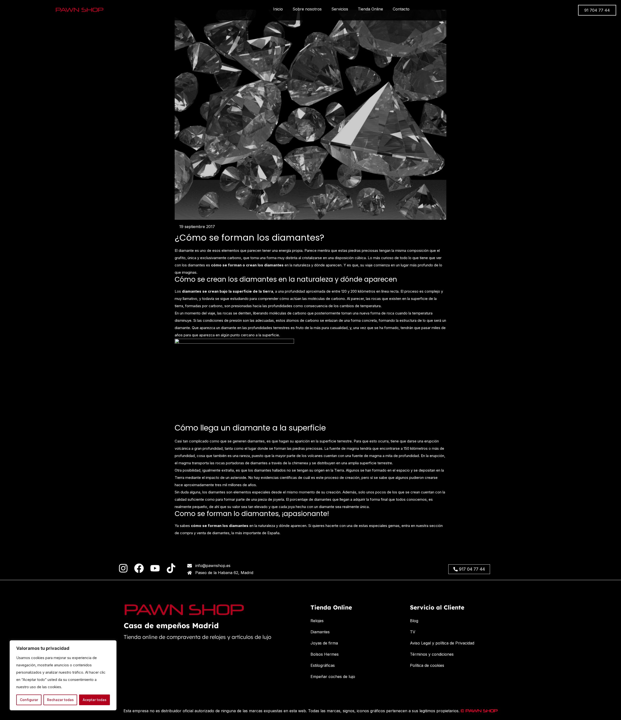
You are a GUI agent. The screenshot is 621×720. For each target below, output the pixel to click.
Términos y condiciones (432, 654)
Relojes (317, 620)
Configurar (29, 700)
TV (412, 631)
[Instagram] (123, 568)
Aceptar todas (94, 700)
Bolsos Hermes (324, 654)
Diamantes (320, 631)
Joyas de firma (324, 643)
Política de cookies (427, 665)
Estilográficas (322, 665)
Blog (414, 620)
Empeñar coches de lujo (332, 676)
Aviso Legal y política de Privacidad (442, 643)
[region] (63, 675)
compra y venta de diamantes (204, 533)
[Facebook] (139, 568)
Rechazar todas (60, 700)
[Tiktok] (171, 568)
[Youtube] (155, 568)
